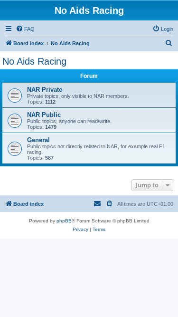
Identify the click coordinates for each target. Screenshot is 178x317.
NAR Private (44, 89)
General (38, 140)
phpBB (64, 220)
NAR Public (44, 114)
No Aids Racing (34, 61)
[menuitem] (25, 29)
